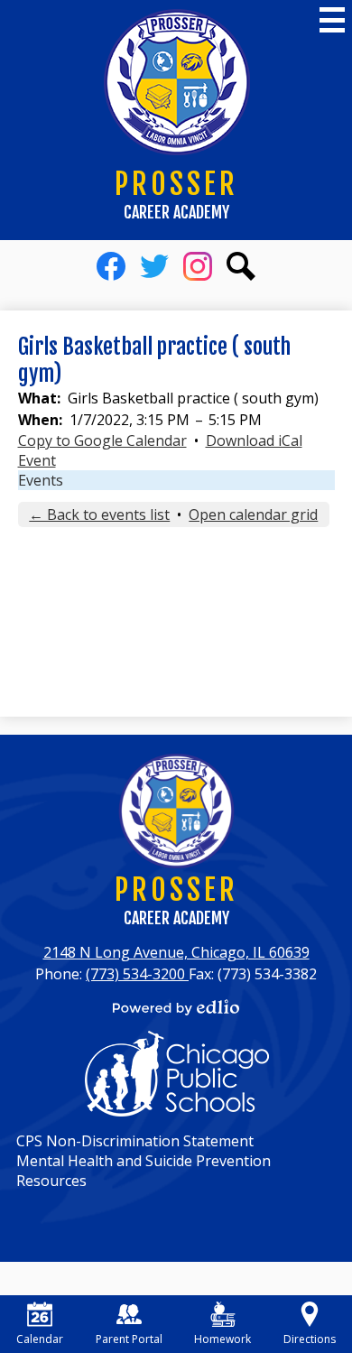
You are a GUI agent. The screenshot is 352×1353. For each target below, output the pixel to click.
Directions (309, 1339)
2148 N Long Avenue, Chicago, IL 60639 (176, 952)
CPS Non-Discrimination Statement (135, 1141)
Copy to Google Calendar (102, 440)
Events (40, 480)
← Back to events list (99, 514)
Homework (222, 1339)
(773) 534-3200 (137, 974)
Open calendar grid (253, 514)
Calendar (39, 1339)
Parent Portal (129, 1339)
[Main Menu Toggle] (332, 20)
